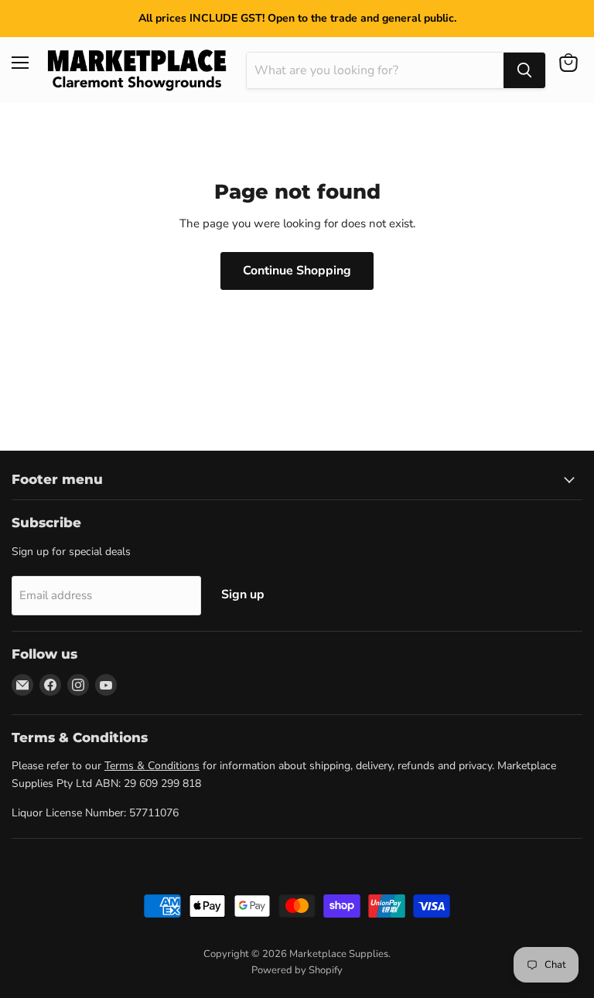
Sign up (243, 594)
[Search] (524, 70)
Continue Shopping (297, 270)
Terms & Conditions (152, 765)
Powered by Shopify (297, 970)
